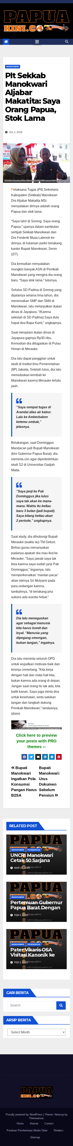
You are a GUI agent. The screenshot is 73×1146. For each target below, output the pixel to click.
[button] (66, 41)
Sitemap (35, 1137)
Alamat (34, 1123)
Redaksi (58, 1130)
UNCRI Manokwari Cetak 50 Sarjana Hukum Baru (31, 860)
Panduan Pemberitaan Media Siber (27, 1130)
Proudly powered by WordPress (24, 1114)
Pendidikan (34, 850)
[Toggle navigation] (37, 42)
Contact (49, 1123)
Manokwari (12, 66)
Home (20, 1123)
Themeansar (36, 1118)
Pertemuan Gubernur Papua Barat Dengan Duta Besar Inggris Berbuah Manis (36, 910)
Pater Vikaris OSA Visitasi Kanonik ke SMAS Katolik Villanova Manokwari (34, 957)
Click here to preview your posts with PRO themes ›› (36, 741)
